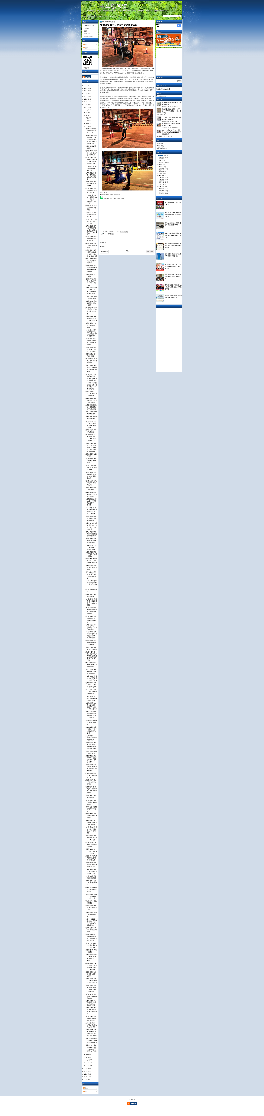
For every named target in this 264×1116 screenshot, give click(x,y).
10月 (87, 1060)
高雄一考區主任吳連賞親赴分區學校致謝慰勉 (90, 518)
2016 (86, 93)
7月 (87, 126)
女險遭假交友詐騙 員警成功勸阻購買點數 (90, 214)
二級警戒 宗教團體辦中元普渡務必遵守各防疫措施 (91, 407)
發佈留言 (103, 246)
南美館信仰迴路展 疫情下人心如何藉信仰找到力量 (90, 685)
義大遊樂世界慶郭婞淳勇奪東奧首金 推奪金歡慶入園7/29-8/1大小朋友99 (91, 230)
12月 (87, 1065)
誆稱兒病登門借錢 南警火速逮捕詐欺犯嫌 (90, 782)
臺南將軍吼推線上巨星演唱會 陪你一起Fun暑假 (91, 400)
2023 (86, 1071)
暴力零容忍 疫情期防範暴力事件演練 (91, 809)
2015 (86, 91)
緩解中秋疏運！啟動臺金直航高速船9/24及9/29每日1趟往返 (173, 235)
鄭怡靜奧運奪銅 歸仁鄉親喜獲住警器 (91, 914)
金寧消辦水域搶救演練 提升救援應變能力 (91, 815)
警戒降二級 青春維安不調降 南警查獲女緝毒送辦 (91, 945)
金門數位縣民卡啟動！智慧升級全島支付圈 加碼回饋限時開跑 (173, 214)
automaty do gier (85, 0)
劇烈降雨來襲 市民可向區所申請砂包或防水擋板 (91, 1018)
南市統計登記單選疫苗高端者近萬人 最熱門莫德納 (91, 318)
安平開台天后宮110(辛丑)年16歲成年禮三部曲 (91, 698)
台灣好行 (87, 33)
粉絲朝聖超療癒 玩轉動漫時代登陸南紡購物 (91, 483)
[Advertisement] (171, 61)
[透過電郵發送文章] (118, 231)
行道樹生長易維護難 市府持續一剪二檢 (91, 907)
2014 (86, 88)
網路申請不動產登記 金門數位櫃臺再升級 (91, 775)
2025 (86, 1077)
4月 (87, 118)
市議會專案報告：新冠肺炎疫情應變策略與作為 (90, 540)
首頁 (84, 16)
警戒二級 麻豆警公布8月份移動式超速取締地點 (91, 665)
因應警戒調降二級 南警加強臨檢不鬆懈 (90, 325)
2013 (86, 85)
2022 (86, 1068)
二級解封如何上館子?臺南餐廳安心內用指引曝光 (91, 547)
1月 (87, 110)
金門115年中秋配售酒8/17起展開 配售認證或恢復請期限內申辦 (173, 245)
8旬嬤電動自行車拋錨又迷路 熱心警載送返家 (91, 361)
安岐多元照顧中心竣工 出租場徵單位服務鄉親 (91, 393)
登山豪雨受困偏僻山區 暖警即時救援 (91, 883)
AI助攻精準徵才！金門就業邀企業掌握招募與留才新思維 (173, 276)
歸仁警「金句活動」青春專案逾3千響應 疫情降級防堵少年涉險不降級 (91, 656)
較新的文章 (104, 251)
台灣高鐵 (87, 28)
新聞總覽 (161, 155)
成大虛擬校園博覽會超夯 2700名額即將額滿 (91, 996)
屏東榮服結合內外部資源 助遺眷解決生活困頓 (91, 851)
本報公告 (100, 16)
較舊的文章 (150, 251)
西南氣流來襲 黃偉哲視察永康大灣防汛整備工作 (91, 1003)
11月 (87, 1062)
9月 (87, 1057)
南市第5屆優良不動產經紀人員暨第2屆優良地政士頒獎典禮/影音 (173, 287)
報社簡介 (91, 16)
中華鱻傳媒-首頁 (89, 25)
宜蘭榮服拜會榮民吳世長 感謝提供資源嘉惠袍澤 (91, 864)
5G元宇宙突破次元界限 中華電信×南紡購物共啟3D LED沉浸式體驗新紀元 (171, 132)
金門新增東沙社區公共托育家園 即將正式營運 (91, 190)
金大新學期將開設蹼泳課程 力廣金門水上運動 (91, 627)
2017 (86, 96)
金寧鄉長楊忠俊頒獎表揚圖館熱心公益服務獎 (90, 642)
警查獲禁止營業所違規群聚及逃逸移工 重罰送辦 (90, 349)
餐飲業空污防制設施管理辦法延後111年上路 (90, 131)
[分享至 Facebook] (127, 232)
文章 (86, 44)
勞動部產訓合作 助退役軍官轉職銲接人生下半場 (91, 896)
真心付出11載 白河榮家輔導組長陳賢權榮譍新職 (91, 858)
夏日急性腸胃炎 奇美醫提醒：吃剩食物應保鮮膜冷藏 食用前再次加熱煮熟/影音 (91, 139)
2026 (86, 1079)
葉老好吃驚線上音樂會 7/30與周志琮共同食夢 (91, 738)
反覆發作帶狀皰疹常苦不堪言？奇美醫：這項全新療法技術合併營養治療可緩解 (90, 447)
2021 (86, 107)
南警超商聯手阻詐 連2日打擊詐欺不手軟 (91, 930)
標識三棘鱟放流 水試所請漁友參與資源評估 (91, 261)
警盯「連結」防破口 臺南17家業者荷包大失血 (91, 691)
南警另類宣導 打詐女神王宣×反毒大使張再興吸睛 (91, 153)
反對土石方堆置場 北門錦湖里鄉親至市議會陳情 (90, 671)
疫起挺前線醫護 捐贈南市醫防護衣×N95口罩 (91, 239)
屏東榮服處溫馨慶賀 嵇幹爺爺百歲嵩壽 (91, 567)
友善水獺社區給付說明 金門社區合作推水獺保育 (91, 1025)
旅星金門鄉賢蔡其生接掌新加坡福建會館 (90, 183)
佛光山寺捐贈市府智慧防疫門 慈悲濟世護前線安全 (91, 534)
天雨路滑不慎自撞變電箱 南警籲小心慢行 (91, 974)
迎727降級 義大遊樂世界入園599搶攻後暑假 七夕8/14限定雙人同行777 (91, 199)
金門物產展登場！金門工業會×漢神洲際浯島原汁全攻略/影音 (173, 266)
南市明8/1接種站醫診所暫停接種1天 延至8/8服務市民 (91, 1040)
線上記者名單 (110, 16)
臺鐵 (85, 31)
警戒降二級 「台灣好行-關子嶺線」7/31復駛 (91, 221)
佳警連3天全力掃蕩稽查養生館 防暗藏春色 (91, 889)
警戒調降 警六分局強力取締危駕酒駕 (91, 722)
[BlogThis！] (123, 232)
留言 (86, 48)
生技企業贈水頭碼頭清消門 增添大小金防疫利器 (91, 838)
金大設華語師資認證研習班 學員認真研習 (91, 802)
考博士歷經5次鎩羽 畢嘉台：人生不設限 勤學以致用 (91, 561)
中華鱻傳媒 (113, 5)
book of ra (132, 1099)
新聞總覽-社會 (112, 234)
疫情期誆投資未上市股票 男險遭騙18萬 (91, 245)
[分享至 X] (125, 232)
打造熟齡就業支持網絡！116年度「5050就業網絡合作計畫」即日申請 (171, 111)
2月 (87, 112)
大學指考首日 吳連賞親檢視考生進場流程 (91, 303)
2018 (86, 99)
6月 (87, 123)
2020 (86, 104)
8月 (87, 1054)
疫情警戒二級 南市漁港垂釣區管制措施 (91, 208)
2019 (86, 102)
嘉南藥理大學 (88, 36)
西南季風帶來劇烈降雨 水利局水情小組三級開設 (91, 822)
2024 (86, 1074)
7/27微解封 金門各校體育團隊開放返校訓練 (91, 168)
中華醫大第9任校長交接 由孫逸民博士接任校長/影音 (91, 678)
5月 (87, 121)
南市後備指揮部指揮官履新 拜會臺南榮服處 (91, 554)
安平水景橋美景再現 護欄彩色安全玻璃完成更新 (91, 871)
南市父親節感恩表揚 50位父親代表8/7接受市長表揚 (91, 981)
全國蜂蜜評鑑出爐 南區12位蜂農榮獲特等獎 (91, 844)
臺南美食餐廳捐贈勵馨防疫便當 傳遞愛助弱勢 (91, 494)
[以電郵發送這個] (121, 232)
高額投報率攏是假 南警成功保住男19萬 (90, 461)
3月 (87, 115)
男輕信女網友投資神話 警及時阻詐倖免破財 (91, 467)
